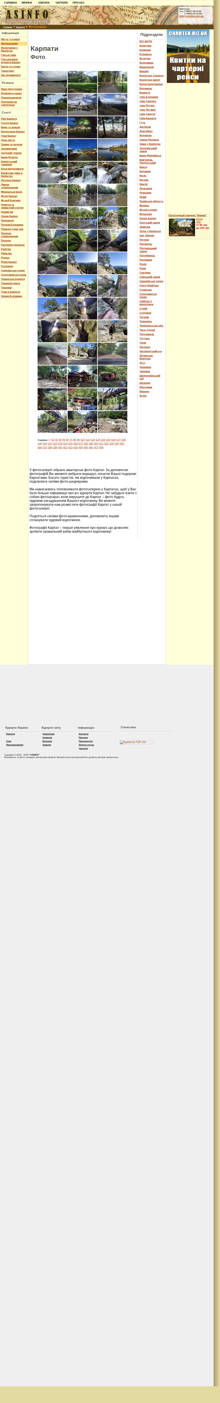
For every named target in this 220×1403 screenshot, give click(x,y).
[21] (50, 443)
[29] (91, 443)
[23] (60, 443)
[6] (67, 439)
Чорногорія (48, 734)
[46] (91, 447)
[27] (81, 443)
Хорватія (47, 737)
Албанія (47, 745)
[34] (116, 443)
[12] (93, 439)
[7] (71, 439)
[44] (81, 447)
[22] (55, 443)
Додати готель (86, 745)
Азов (8, 741)
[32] (106, 443)
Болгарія (47, 741)
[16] (113, 439)
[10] (83, 439)
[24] (65, 443)
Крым (199, 219)
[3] (56, 439)
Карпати (20, 27)
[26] (75, 443)
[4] (60, 439)
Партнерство (86, 741)
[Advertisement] (83, 36)
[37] (45, 447)
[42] (70, 447)
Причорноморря (14, 745)
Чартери (83, 748)
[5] (63, 439)
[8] (74, 439)
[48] (101, 447)
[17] (118, 439)
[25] (70, 443)
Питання (83, 737)
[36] (40, 447)
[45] (86, 447)
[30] (96, 443)
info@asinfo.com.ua (191, 16)
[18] (123, 439)
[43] (75, 447)
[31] (101, 443)
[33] (111, 443)
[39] (55, 447)
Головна (7, 27)
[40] (60, 447)
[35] (122, 443)
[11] (88, 439)
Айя (198, 222)
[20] (45, 443)
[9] (78, 439)
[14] (103, 439)
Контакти (83, 734)
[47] (96, 447)
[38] (50, 447)
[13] (98, 439)
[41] (65, 447)
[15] (108, 439)
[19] (40, 443)
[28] (86, 443)
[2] (52, 439)
